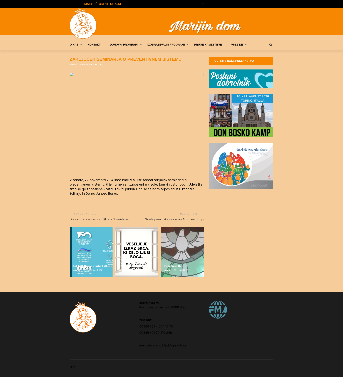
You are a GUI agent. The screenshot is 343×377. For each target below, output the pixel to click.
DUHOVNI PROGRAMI (124, 44)
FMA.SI (87, 4)
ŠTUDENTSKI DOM (108, 4)
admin (73, 64)
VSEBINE (237, 44)
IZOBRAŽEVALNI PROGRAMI (166, 44)
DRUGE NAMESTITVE (208, 44)
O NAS (74, 44)
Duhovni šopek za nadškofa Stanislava (99, 219)
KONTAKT (94, 44)
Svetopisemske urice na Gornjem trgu (174, 219)
